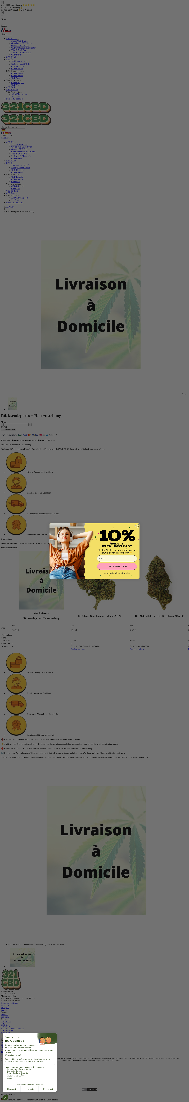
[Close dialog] (137, 525)
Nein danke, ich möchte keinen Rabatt (117, 573)
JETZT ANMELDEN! (117, 566)
